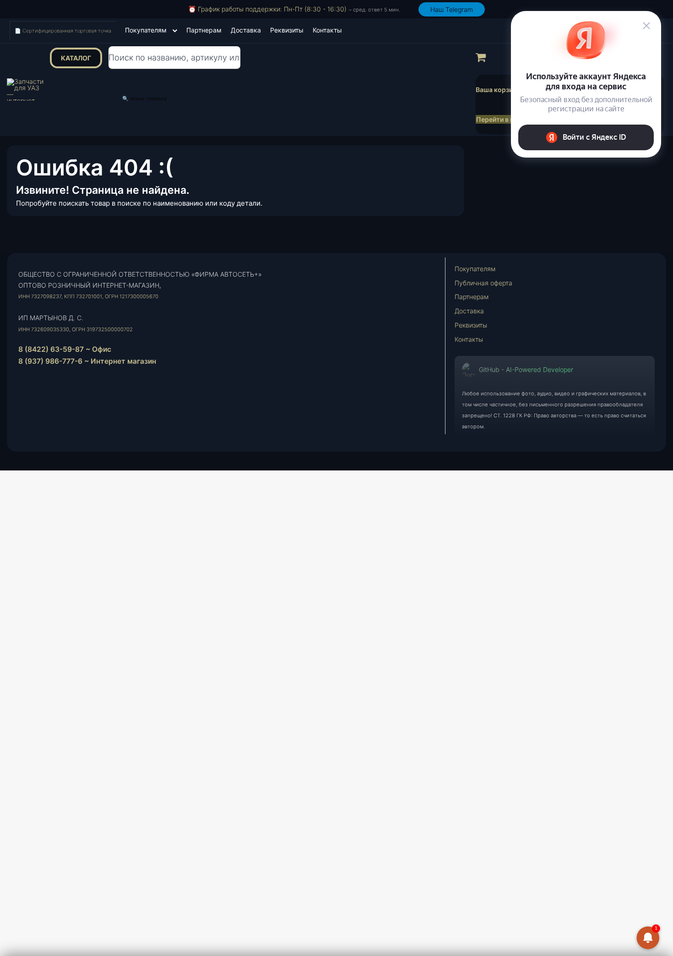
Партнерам (204, 30)
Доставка (246, 30)
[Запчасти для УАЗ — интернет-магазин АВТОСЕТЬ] (25, 89)
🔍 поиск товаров (144, 98)
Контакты (327, 30)
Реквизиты (287, 30)
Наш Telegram (451, 9)
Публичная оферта (483, 283)
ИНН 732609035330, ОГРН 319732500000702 (75, 329)
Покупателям (146, 30)
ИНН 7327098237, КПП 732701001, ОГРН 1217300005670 (88, 296)
